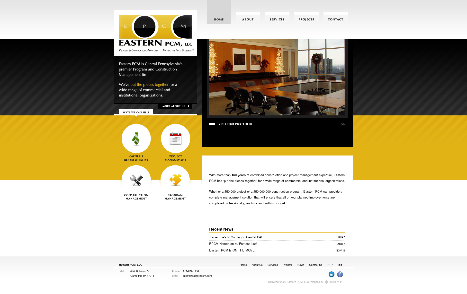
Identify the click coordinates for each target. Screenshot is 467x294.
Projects (288, 265)
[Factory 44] (333, 282)
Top (339, 265)
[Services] (277, 18)
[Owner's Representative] (136, 142)
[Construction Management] (136, 182)
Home (243, 265)
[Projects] (306, 18)
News (300, 265)
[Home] (219, 18)
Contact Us (316, 265)
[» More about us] (176, 106)
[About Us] (248, 18)
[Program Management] (175, 182)
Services (273, 265)
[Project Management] (175, 142)
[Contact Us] (335, 18)
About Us (257, 265)
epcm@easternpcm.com (197, 275)
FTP (329, 265)
